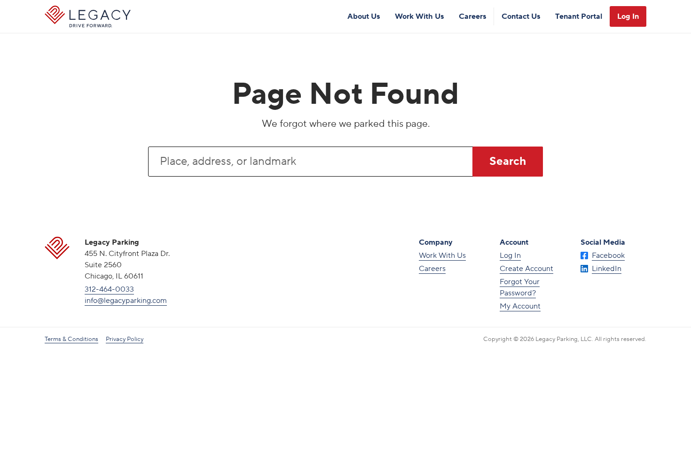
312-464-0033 (109, 289)
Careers (472, 16)
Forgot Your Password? (520, 287)
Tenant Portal (578, 16)
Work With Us (419, 16)
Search (507, 161)
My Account (520, 306)
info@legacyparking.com (126, 300)
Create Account (526, 268)
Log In (628, 16)
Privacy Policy (124, 339)
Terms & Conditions (71, 339)
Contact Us (521, 16)
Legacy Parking (88, 16)
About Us (363, 16)
